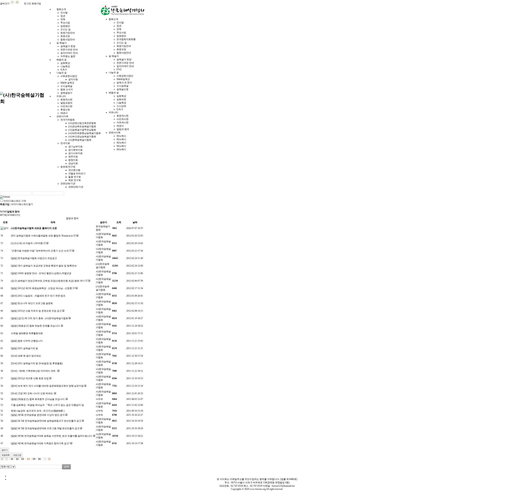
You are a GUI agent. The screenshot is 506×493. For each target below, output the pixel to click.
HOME (3, 211)
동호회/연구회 (67, 166)
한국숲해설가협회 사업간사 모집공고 (37, 258)
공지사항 (73, 79)
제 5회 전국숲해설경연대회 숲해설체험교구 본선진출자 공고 (49, 420)
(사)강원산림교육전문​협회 (82, 123)
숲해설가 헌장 (67, 46)
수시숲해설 (66, 86)
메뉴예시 (121, 136)
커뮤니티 (61, 96)
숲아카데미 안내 (69, 53)
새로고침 (17, 455)
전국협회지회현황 (126, 39)
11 (12, 459)
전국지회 (65, 143)
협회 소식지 (66, 89)
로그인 (27, 3)
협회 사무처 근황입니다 (30, 340)
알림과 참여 (123, 129)
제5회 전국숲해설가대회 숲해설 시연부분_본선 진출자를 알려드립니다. (55, 436)
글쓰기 (5, 450)
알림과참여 (66, 103)
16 (39, 459)
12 (17, 459)
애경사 (120, 125)
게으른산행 (74, 170)
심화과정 (121, 99)
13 (22, 459)
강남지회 (73, 163)
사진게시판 (66, 106)
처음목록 (5, 455)
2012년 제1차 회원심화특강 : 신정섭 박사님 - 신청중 (45, 288)
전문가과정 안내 (69, 49)
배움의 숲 (62, 59)
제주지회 (73, 156)
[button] (12, 3)
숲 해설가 (62, 42)
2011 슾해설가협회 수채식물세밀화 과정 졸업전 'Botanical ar (42, 235)
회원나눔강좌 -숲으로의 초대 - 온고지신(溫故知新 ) (37, 410)
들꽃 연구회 (74, 176)
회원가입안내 (67, 32)
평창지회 (73, 160)
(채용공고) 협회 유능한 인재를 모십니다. (39, 325)
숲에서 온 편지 (124, 82)
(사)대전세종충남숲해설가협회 (84, 133)
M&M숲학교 (123, 79)
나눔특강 (65, 66)
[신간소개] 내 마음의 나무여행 (27, 243)
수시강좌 (121, 106)
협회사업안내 (124, 52)
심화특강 (65, 63)
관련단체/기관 (67, 183)
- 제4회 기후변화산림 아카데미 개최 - (37, 371)
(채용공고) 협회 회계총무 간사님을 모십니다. (41, 399)
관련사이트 (62, 116)
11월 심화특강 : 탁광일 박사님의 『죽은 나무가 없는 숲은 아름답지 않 (47, 405)
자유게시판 (122, 122)
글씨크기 (4, 3)
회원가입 (36, 3)
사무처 (99, 399)
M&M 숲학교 (67, 82)
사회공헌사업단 (68, 76)
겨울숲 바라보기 (77, 173)
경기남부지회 (75, 146)
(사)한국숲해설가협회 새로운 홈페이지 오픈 (34, 228)
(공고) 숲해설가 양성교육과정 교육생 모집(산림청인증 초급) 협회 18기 (48, 280)
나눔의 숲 (62, 72)
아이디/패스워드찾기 (22, 204)
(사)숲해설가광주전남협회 (82, 129)
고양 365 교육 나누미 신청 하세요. (35, 393)
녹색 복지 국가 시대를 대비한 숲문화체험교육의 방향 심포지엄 (51, 386)
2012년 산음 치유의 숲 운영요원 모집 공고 (40, 310)
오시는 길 (65, 29)
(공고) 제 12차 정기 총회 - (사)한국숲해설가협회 (43, 318)
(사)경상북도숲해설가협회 (82, 126)
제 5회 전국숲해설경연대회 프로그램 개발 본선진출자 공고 (48, 428)
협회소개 (61, 9)
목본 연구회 (74, 180)
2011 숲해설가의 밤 (28, 348)
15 (34, 459)
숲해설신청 (122, 89)
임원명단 (65, 26)
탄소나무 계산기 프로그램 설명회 (35, 303)
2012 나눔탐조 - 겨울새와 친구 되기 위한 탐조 (41, 295)
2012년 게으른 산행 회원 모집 (33, 378)
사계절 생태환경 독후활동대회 (27, 333)
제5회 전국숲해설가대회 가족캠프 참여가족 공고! (44, 443)
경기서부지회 (75, 153)
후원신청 (65, 109)
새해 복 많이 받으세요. (30, 355)
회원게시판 (66, 99)
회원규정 (65, 36)
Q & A (120, 109)
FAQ (119, 69)
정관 (62, 16)
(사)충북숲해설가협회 (79, 140)
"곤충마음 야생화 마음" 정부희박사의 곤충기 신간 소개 (40, 250)
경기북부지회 (75, 150)
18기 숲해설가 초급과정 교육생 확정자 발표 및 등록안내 (47, 265)
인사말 (64, 12)
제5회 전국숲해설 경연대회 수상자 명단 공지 (41, 415)
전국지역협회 (67, 119)
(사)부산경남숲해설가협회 (82, 136)
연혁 (62, 19)
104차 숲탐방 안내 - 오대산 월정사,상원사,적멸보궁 (44, 273)
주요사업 (65, 22)
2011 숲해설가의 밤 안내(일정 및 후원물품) (40, 363)
